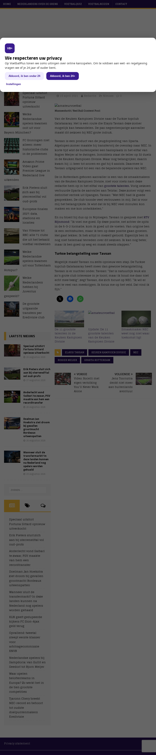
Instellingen (13, 84)
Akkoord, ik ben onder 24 (24, 76)
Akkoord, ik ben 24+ (62, 76)
